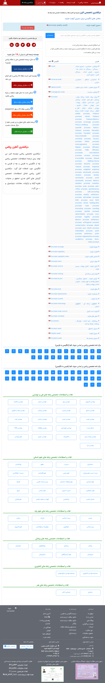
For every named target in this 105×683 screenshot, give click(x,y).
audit (53, 66)
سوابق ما (90, 613)
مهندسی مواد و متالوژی (18, 410)
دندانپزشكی (42, 554)
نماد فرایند (94, 298)
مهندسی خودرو (42, 436)
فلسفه (18, 481)
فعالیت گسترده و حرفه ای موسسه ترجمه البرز (18, 661)
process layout (56, 278)
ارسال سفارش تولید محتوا (22, 102)
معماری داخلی (66, 592)
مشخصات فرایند (93, 294)
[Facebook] (28, 45)
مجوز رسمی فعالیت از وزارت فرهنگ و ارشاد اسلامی (86, 661)
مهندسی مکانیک (18, 401)
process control (57, 266)
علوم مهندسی (18, 436)
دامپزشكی (90, 554)
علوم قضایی (18, 499)
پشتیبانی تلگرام (10, 646)
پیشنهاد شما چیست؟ (27, 27)
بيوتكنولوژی (42, 545)
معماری (90, 592)
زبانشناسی (66, 499)
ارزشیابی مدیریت (93, 92)
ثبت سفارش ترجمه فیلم (23, 131)
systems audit (56, 338)
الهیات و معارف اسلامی (42, 499)
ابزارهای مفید (46, 633)
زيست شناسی (66, 518)
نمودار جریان (94, 261)
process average (57, 246)
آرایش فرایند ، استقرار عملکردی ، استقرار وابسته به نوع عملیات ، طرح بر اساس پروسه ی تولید (87, 281)
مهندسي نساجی (42, 419)
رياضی (18, 518)
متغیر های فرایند (93, 316)
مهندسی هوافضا (42, 428)
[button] (83, 2)
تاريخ (18, 490)
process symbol (57, 298)
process (54, 97)
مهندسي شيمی (66, 410)
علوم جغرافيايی (90, 490)
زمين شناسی (90, 527)
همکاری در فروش (47, 629)
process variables (57, 316)
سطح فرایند (94, 289)
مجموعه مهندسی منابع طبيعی (66, 573)
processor (55, 321)
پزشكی (90, 545)
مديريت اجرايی (66, 490)
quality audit (55, 333)
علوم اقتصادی (42, 473)
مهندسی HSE (18, 428)
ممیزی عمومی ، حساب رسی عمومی (86, 87)
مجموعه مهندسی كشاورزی (90, 573)
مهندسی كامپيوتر (90, 401)
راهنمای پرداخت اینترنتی (45, 622)
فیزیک (42, 518)
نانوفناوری (66, 527)
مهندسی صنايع (90, 410)
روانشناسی (18, 464)
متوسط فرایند (94, 246)
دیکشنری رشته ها (27, 2)
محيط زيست (90, 428)
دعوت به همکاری (88, 637)
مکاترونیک (66, 436)
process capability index (60, 256)
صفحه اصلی (95, 3)
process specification (59, 294)
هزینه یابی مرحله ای (91, 273)
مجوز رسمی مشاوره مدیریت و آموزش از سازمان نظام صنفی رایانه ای (52, 663)
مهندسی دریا (90, 445)
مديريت (66, 464)
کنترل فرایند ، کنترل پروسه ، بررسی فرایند (87, 267)
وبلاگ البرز (90, 620)
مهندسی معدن (66, 419)
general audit (56, 87)
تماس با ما (89, 617)
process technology (58, 303)
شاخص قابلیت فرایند (91, 256)
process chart (56, 261)
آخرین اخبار (46, 613)
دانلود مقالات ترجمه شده (68, 617)
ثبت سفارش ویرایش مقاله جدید (23, 86)
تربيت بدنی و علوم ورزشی (90, 473)
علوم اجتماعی (90, 481)
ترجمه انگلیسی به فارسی (68, 613)
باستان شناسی (90, 499)
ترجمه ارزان (72, 633)
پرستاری (66, 545)
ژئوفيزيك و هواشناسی (42, 527)
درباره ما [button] (52, 2)
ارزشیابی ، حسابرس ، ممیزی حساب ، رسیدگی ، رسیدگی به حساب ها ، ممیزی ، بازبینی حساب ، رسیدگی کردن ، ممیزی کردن (87, 70)
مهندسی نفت (18, 419)
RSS (46, 617)
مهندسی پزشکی (42, 410)
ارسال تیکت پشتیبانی (27, 646)
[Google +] (17, 45)
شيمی (90, 518)
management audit (58, 92)
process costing (57, 273)
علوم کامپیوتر (18, 527)
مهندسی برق (66, 401)
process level (56, 289)
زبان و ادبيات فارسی (42, 481)
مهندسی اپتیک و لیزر (90, 436)
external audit (56, 79)
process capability (58, 251)
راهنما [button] (61, 2)
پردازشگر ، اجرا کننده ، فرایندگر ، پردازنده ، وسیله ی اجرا (87, 322)
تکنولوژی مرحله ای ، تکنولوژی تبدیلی (87, 305)
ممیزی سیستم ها (92, 338)
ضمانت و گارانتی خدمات (88, 626)
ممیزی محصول (93, 328)
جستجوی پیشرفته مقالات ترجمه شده (68, 628)
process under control (59, 311)
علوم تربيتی (66, 473)
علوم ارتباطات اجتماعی (66, 481)
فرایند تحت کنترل (92, 311)
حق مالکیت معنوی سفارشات (88, 632)
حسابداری (90, 464)
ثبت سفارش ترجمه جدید (22, 68)
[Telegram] (34, 45)
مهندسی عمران (42, 401)
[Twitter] (23, 45)
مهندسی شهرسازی (66, 428)
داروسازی (18, 545)
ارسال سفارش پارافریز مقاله (21, 115)
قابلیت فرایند (94, 251)
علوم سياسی (42, 490)
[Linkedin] (12, 45)
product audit (56, 328)
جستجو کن (50, 35)
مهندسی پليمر (90, 419)
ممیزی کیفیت (93, 333)
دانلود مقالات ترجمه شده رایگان (68, 622)
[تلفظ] (47, 25)
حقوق (42, 464)
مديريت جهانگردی (18, 473)
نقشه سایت (46, 637)
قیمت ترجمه (71, 2)
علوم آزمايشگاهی (66, 554)
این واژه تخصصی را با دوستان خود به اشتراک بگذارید (23, 38)
